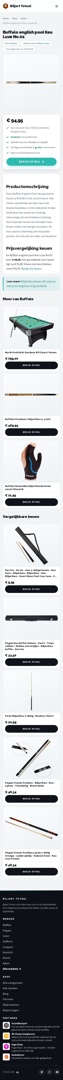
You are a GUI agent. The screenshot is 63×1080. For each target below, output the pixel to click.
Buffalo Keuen (43, 43)
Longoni (8, 947)
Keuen (24, 18)
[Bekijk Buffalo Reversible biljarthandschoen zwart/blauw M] (31, 461)
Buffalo (13, 43)
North (6, 958)
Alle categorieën (13, 982)
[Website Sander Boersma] (17, 1071)
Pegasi (7, 930)
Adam (6, 963)
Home (6, 18)
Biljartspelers (11, 1004)
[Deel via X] (41, 1072)
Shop (14, 18)
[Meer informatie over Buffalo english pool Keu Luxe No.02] (31, 82)
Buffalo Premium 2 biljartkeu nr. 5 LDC (28, 419)
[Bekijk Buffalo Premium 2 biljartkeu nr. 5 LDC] (31, 395)
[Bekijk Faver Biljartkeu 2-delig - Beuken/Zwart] (31, 691)
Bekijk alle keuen (31, 268)
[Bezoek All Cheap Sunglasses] (6, 1036)
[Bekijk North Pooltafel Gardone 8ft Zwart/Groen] (31, 328)
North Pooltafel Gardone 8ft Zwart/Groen (31, 352)
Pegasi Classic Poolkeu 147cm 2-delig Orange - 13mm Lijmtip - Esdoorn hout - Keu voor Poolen (31, 855)
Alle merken (10, 988)
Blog (6, 993)
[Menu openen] (56, 6)
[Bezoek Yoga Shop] (6, 1046)
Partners (8, 999)
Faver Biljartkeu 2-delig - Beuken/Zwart (29, 716)
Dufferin (7, 941)
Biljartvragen (11, 1010)
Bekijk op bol (29, 161)
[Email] (57, 1072)
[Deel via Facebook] (49, 1072)
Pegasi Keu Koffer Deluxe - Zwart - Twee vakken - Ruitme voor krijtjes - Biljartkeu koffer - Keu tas (29, 646)
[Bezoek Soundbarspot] (6, 1025)
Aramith (8, 952)
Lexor (6, 936)
